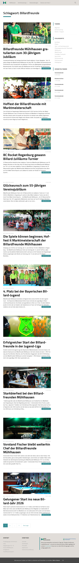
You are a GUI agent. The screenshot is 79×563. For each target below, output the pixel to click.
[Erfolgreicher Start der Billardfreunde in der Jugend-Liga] (27, 326)
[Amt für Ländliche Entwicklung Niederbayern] (69, 539)
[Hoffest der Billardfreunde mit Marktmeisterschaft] (27, 88)
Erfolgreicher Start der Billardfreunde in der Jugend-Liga (24, 344)
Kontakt (24, 541)
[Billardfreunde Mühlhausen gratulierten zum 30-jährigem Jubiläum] (27, 33)
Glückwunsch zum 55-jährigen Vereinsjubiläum (24, 187)
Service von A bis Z (45, 3)
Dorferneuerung (22, 3)
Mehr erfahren (56, 560)
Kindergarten (58, 62)
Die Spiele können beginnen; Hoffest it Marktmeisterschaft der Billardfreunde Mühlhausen (26, 240)
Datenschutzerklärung (27, 550)
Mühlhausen (12, 3)
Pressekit (24, 545)
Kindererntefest (59, 78)
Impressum (25, 548)
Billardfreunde (8, 46)
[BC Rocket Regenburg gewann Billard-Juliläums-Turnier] (27, 139)
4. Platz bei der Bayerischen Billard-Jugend (25, 293)
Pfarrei (56, 44)
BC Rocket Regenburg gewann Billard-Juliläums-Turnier (24, 157)
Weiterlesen (46, 68)
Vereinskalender (59, 73)
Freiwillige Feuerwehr (60, 54)
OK (63, 560)
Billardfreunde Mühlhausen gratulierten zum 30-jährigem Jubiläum (26, 53)
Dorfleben (57, 42)
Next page (26, 525)
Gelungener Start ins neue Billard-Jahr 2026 (24, 501)
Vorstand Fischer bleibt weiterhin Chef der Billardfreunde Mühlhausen (26, 448)
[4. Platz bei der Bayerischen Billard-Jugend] (27, 275)
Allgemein (57, 28)
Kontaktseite (48, 546)
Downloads (25, 543)
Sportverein (58, 56)
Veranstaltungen (34, 3)
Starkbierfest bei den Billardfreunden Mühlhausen (23, 395)
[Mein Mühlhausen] (45, 539)
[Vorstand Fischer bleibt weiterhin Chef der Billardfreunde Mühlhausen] (27, 428)
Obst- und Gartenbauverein (62, 46)
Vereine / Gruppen (59, 32)
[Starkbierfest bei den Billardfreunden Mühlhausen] (27, 377)
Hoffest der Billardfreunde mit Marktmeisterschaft (24, 106)
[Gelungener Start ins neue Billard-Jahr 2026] (27, 483)
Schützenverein (59, 60)
